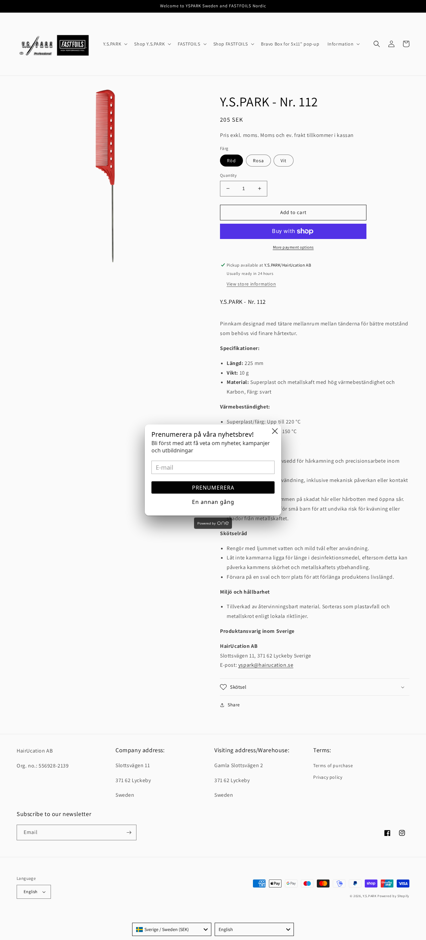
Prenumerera (213, 487)
